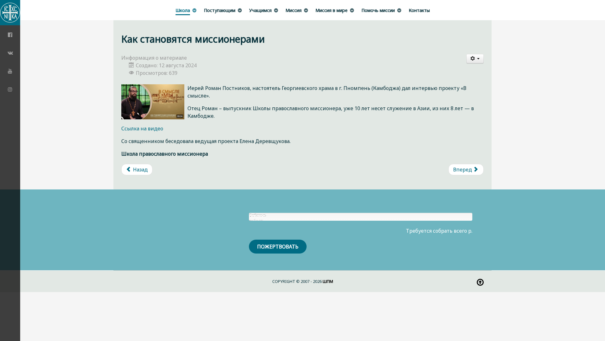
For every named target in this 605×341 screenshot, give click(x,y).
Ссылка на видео (142, 128)
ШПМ (328, 281)
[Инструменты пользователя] (475, 58)
